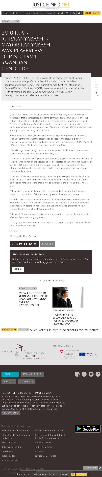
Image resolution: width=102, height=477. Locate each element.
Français (7, 13)
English (16, 13)
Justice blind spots (10, 460)
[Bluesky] (91, 374)
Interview (23, 330)
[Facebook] (84, 374)
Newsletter (10, 374)
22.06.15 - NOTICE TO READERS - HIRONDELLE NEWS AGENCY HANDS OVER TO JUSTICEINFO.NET (33, 299)
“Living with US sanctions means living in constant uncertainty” (65, 319)
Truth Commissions (44, 447)
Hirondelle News (10, 21)
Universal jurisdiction (11, 447)
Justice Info (16, 107)
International (9, 330)
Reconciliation (8, 456)
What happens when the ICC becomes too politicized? (65, 330)
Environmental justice (45, 456)
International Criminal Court (15, 431)
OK (73, 474)
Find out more (10, 413)
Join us (18, 269)
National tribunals (43, 443)
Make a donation (32, 374)
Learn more (91, 468)
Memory (39, 452)
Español (26, 13)
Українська (38, 13)
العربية (60, 13)
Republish (47, 244)
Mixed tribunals (8, 443)
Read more (81, 474)
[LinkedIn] (77, 374)
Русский (51, 13)
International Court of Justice (49, 431)
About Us (9, 382)
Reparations (7, 452)
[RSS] (98, 374)
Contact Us (27, 382)
